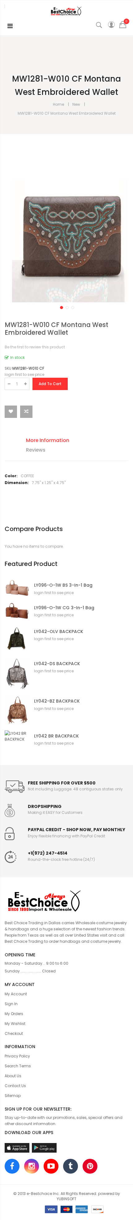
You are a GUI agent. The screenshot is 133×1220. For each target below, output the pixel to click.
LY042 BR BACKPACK (56, 736)
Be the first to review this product (35, 347)
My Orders (14, 1013)
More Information (47, 440)
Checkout (14, 1033)
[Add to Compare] (26, 412)
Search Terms (18, 1066)
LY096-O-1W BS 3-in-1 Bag (63, 585)
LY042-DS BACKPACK (57, 663)
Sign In (11, 1003)
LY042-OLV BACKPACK (58, 631)
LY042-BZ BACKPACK (57, 701)
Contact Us (15, 1085)
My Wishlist (15, 1023)
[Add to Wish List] (11, 412)
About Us (13, 1075)
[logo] (66, 900)
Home (58, 104)
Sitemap (13, 1095)
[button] (61, 307)
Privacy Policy (17, 1056)
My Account (16, 994)
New (76, 104)
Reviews (35, 449)
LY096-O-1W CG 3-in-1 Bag (64, 607)
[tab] (71, 441)
